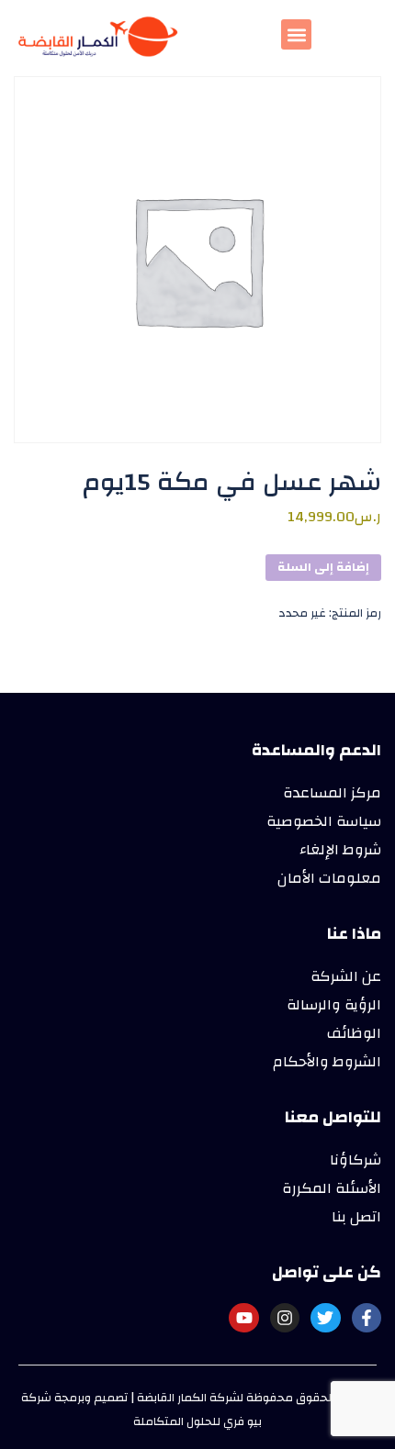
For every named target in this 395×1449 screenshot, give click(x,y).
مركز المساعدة (332, 793)
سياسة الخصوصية (323, 821)
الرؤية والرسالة (334, 1005)
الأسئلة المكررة (331, 1188)
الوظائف (354, 1033)
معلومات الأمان (329, 878)
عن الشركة (345, 976)
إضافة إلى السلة (323, 567)
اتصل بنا (356, 1217)
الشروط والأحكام (327, 1062)
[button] (296, 34)
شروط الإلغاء (340, 850)
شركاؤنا (355, 1160)
